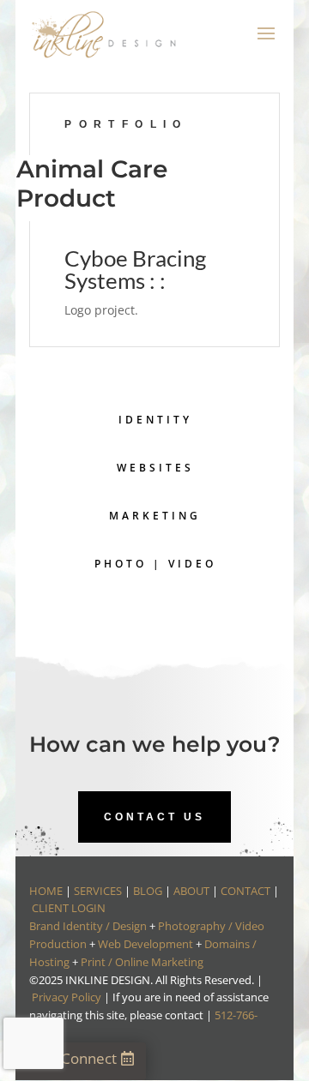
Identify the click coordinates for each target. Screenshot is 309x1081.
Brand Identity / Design (88, 926)
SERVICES (98, 890)
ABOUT (191, 890)
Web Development (145, 944)
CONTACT (245, 890)
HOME (46, 890)
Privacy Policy (66, 997)
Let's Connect (71, 1058)
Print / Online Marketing (142, 962)
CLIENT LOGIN (69, 908)
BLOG (147, 890)
